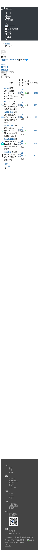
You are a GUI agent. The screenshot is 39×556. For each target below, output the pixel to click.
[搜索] (7, 26)
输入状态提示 (9, 139)
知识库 (11, 483)
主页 (9, 13)
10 (35, 156)
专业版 (10, 20)
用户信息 (8, 46)
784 (35, 144)
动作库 (7, 44)
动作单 (5, 70)
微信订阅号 (12, 516)
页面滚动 (8, 152)
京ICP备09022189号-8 (17, 540)
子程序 (5, 67)
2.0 (8, 18)
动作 (4, 64)
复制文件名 (8, 112)
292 (35, 130)
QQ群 (12, 508)
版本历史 (12, 485)
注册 (7, 39)
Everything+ (9, 101)
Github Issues (13, 506)
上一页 (7, 166)
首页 (6, 164)
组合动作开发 (13, 481)
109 (35, 105)
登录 (9, 37)
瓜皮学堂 (12, 487)
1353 (36, 93)
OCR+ (6, 88)
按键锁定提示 (9, 125)
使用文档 (12, 478)
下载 (9, 16)
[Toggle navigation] (2, 9)
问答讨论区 (13, 504)
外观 (10, 498)
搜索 (4, 74)
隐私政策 (12, 531)
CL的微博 (14, 514)
